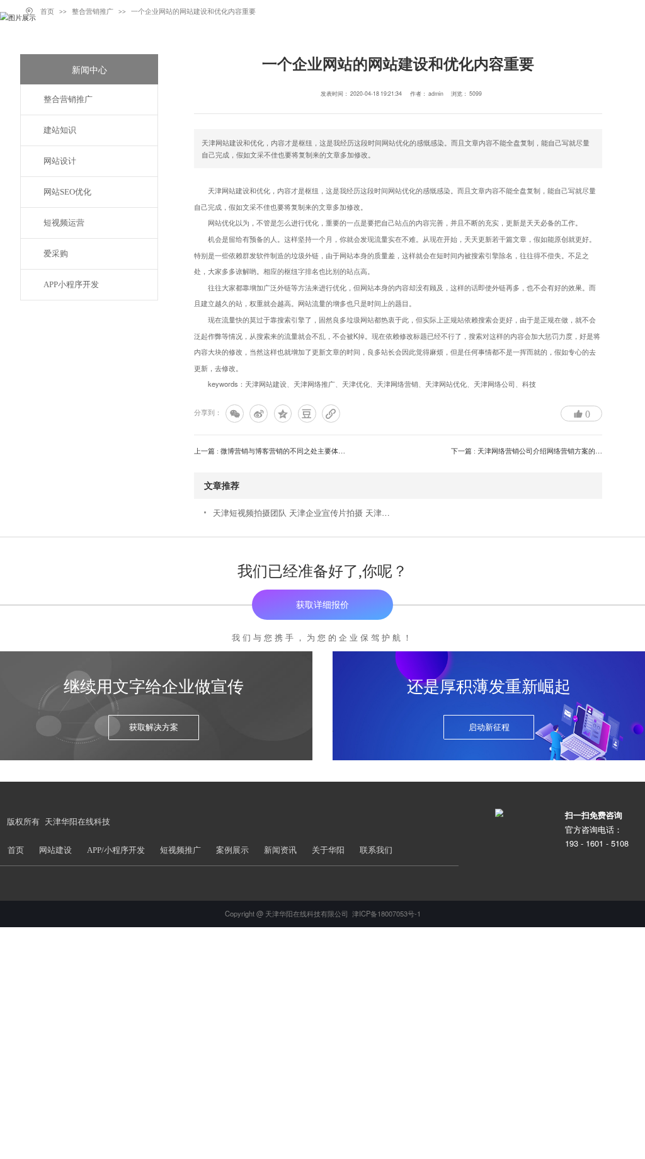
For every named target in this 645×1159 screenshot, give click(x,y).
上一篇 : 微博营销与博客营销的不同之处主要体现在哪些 (280, 451)
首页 (16, 850)
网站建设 (55, 850)
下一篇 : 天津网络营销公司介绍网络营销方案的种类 (530, 451)
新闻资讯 (280, 850)
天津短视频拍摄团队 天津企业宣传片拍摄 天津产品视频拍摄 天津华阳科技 (302, 512)
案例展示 (232, 850)
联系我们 (376, 850)
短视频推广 (180, 850)
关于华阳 (328, 850)
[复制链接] (331, 413)
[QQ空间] (283, 413)
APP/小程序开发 (116, 850)
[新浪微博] (258, 413)
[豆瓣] (307, 413)
